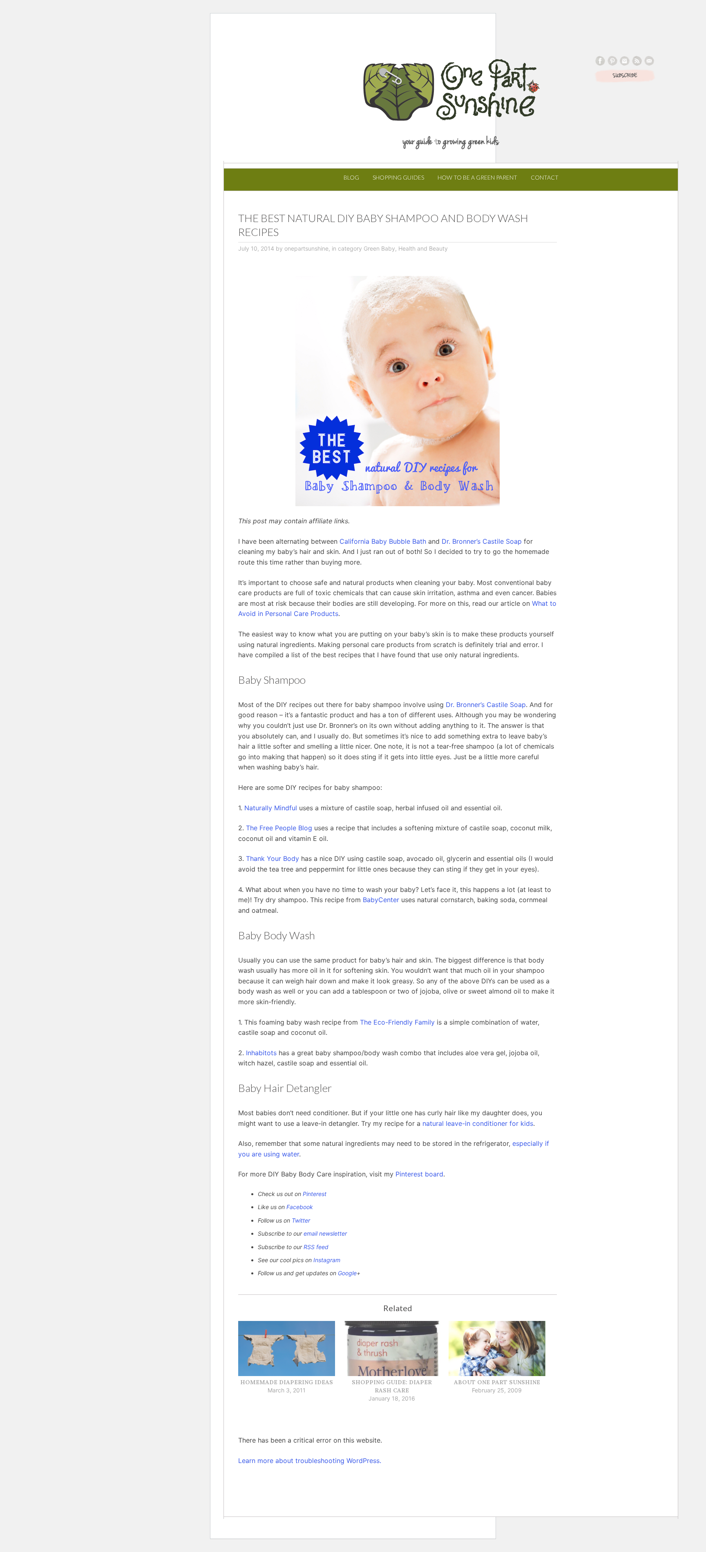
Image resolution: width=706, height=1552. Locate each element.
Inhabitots (261, 1053)
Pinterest (314, 1193)
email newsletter (325, 1233)
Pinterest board (419, 1174)
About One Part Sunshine (497, 1382)
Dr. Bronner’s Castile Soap (482, 541)
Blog (351, 177)
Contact (545, 177)
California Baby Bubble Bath (383, 541)
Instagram (326, 1259)
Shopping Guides (398, 177)
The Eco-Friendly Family (397, 1022)
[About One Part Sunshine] (497, 1349)
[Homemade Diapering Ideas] (286, 1349)
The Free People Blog (279, 828)
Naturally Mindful (270, 808)
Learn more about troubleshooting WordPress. (309, 1460)
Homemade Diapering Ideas (286, 1382)
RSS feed (316, 1246)
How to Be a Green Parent (477, 177)
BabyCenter (381, 900)
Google (347, 1273)
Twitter (301, 1220)
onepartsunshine (306, 248)
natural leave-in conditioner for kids (477, 1123)
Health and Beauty (423, 248)
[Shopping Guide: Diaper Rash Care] (391, 1349)
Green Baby (379, 248)
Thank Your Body (272, 858)
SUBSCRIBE (625, 76)
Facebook (299, 1206)
